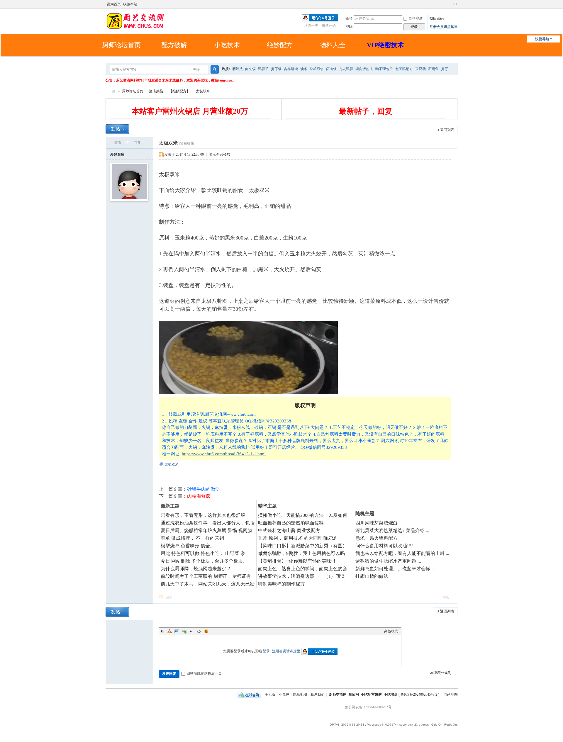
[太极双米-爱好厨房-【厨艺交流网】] (248, 357)
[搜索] (215, 69)
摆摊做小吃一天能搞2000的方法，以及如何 (302, 515)
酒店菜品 (156, 91)
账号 (348, 18)
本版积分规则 (440, 673)
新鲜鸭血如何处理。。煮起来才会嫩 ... (395, 568)
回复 (168, 597)
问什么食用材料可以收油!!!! (384, 545)
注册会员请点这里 (444, 27)
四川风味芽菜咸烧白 (376, 522)
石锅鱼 (433, 69)
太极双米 (203, 91)
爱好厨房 (117, 154)
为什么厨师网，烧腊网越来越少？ (196, 568)
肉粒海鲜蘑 (199, 496)
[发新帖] (117, 129)
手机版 (270, 694)
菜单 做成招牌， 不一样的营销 (192, 538)
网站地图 (300, 694)
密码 (348, 27)
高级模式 (391, 631)
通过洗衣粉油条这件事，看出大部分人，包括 (208, 522)
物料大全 (332, 45)
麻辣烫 (237, 69)
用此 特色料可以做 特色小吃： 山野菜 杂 (203, 553)
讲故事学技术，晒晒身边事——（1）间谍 (301, 576)
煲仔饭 (276, 69)
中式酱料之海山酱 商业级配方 (289, 530)
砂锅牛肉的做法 (203, 489)
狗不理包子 (384, 69)
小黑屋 (284, 694)
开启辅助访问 (449, 4)
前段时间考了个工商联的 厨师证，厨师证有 (206, 576)
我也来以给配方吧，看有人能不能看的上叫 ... (402, 553)
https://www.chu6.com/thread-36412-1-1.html (224, 453)
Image (177, 631)
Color (169, 631)
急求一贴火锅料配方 (376, 538)
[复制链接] (187, 143)
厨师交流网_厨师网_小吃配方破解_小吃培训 (363, 694)
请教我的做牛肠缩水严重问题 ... (388, 560)
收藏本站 (130, 4)
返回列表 (447, 130)
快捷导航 (542, 39)
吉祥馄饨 (291, 69)
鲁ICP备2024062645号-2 (419, 694)
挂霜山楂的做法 (371, 576)
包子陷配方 (404, 69)
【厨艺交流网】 (113, 91)
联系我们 (318, 694)
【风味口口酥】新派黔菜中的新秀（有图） (302, 545)
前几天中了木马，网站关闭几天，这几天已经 (208, 583)
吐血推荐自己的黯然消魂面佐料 (291, 522)
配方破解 (174, 45)
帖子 (196, 69)
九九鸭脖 (346, 69)
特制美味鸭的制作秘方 (281, 583)
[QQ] (249, 694)
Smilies (206, 631)
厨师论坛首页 (121, 45)
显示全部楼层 (219, 154)
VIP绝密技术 (385, 45)
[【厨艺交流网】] (135, 20)
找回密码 (437, 18)
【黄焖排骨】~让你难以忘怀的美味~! (296, 560)
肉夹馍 (250, 69)
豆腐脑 (420, 69)
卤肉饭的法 (364, 69)
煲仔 (444, 69)
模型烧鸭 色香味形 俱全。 (188, 545)
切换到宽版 (455, 4)
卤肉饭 (331, 69)
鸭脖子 (263, 69)
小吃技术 (227, 45)
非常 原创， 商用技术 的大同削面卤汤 (297, 538)
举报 (446, 597)
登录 (266, 651)
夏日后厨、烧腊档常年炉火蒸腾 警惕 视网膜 (206, 530)
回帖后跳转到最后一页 (204, 673)
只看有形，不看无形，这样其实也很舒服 (203, 515)
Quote (191, 631)
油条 (303, 69)
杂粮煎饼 (317, 69)
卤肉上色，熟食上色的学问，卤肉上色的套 (302, 568)
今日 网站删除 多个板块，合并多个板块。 (204, 560)
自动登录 (415, 18)
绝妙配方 (280, 45)
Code (199, 631)
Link (184, 631)
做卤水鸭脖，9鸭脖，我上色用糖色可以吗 (301, 553)
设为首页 (114, 4)
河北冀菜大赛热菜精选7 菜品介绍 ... (392, 530)
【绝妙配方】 (179, 91)
